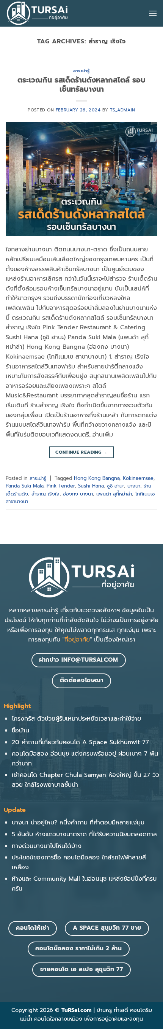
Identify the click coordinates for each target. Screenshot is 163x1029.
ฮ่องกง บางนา (78, 493)
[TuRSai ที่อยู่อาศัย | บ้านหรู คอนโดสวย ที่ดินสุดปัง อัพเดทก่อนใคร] (37, 13)
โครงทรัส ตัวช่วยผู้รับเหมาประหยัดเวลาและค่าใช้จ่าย (76, 718)
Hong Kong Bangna (96, 478)
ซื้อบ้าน (20, 730)
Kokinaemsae (138, 478)
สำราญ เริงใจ (45, 493)
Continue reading (81, 452)
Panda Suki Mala (24, 485)
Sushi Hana (90, 485)
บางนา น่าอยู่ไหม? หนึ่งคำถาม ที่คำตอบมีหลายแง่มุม (78, 822)
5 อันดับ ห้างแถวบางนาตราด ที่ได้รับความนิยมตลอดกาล (84, 834)
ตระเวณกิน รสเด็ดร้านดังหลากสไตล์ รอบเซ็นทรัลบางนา (81, 85)
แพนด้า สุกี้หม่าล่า (114, 493)
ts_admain (122, 110)
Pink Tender (61, 485)
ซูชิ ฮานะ (115, 485)
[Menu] (152, 13)
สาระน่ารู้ (81, 71)
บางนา (133, 485)
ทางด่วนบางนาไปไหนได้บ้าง (47, 846)
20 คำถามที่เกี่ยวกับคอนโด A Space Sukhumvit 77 (80, 742)
